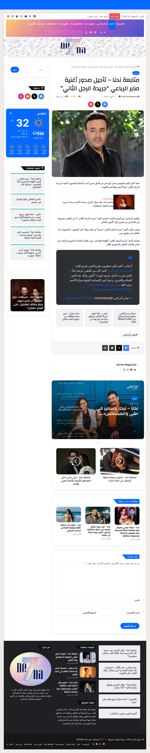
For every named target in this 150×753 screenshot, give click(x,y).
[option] (98, 409)
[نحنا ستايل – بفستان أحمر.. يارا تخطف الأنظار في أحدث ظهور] (88, 672)
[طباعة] (105, 348)
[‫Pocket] (91, 104)
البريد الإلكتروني (132, 612)
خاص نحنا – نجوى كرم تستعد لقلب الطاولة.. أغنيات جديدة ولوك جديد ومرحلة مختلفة (66, 687)
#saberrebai (95, 285)
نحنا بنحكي (102, 24)
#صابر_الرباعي (112, 285)
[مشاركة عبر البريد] (112, 348)
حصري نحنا (90, 24)
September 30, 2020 (79, 298)
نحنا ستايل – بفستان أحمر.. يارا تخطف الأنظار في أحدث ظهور (65, 671)
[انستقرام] (124, 370)
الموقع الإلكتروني (89, 612)
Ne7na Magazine (130, 96)
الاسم (136, 600)
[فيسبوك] (105, 104)
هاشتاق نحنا (76, 24)
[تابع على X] (121, 96)
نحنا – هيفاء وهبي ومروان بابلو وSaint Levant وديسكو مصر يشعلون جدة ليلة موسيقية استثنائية (127, 532)
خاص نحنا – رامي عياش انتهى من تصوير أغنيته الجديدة (86, 16)
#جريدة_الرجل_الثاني (120, 270)
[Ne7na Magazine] (75, 46)
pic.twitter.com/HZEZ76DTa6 (113, 289)
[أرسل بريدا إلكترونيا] (119, 96)
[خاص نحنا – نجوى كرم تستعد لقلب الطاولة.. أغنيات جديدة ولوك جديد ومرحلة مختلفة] (88, 686)
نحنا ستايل (52, 24)
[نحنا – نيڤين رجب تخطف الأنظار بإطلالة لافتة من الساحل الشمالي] (68, 514)
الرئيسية (120, 24)
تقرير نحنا (63, 24)
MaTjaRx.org (81, 739)
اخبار (112, 24)
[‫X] (98, 104)
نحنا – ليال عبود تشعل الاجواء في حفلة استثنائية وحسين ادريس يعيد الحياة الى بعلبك (98, 531)
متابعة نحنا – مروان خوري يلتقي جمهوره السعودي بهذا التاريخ (66, 657)
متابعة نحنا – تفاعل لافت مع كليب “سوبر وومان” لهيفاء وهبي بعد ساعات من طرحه (28, 303)
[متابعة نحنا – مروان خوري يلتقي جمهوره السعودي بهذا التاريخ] (88, 657)
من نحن (41, 24)
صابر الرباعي (129, 334)
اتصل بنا (31, 24)
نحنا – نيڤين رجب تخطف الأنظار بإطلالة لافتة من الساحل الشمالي (70, 528)
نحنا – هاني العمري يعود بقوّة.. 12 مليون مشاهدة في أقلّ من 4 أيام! (114, 411)
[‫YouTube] (28, 96)
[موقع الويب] (135, 370)
